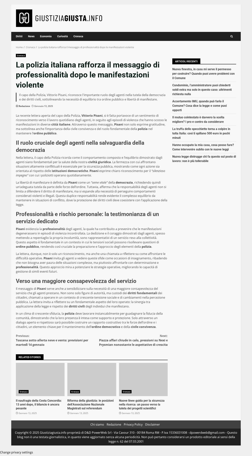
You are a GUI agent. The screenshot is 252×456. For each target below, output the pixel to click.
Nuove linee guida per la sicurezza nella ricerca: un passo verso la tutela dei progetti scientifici (143, 379)
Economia (46, 36)
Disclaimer (152, 424)
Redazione (24, 106)
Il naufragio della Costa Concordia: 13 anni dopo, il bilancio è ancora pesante (40, 379)
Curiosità (62, 36)
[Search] (231, 36)
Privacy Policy (133, 424)
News (31, 36)
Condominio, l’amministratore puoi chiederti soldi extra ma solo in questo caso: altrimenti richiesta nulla (202, 89)
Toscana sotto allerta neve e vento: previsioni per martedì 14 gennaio (52, 340)
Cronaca (78, 36)
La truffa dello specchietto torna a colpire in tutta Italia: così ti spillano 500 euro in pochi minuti (201, 133)
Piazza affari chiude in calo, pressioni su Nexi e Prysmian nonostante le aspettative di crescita (133, 340)
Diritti (19, 36)
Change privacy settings (16, 452)
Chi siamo (97, 424)
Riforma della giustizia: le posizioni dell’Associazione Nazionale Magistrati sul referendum (91, 379)
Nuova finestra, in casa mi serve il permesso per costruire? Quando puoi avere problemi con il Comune (203, 73)
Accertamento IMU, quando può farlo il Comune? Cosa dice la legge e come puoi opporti (199, 105)
